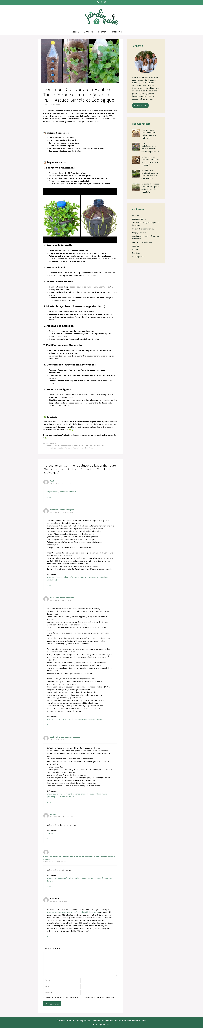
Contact (102, 32)
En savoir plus (140, 105)
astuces (135, 215)
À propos (88, 32)
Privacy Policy (83, 1020)
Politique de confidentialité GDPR (130, 1020)
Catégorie (117, 32)
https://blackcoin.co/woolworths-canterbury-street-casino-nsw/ (75, 719)
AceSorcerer (55, 481)
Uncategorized (51, 443)
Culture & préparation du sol (144, 229)
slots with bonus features (62, 598)
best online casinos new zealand (65, 737)
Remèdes (136, 253)
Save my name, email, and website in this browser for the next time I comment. (81, 997)
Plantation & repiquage (142, 242)
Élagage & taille (139, 232)
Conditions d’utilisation (102, 1020)
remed (135, 249)
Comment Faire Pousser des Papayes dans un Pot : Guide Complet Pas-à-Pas (75, 446)
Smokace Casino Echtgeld (62, 509)
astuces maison (139, 219)
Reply (49, 497)
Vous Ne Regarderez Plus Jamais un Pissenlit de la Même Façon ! (70, 448)
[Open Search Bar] (130, 32)
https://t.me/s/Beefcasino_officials (61, 492)
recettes (135, 246)
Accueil (75, 32)
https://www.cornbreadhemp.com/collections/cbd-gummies (73, 912)
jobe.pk (53, 814)
